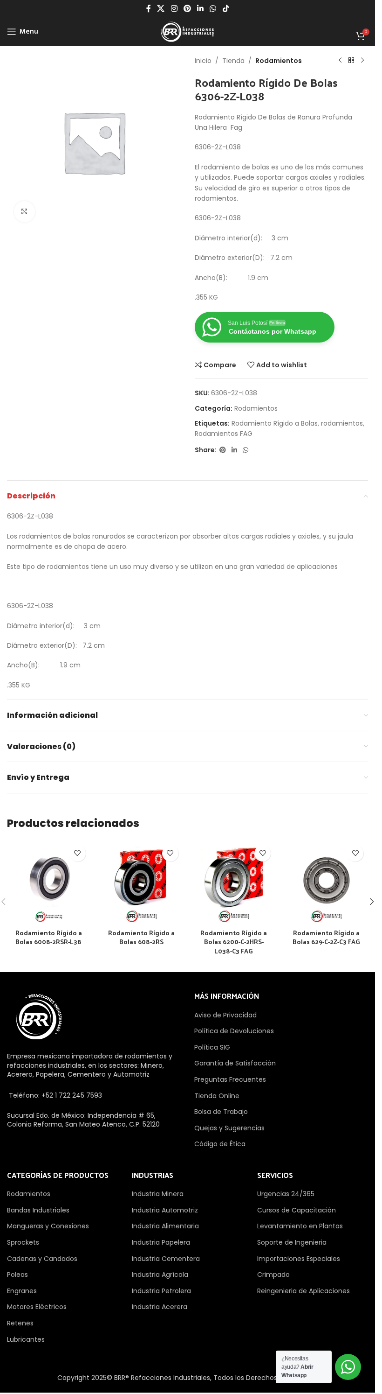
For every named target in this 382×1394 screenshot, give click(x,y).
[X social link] (161, 8)
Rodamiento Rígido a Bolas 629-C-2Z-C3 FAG (326, 937)
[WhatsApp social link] (213, 8)
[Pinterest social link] (187, 8)
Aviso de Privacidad (225, 1015)
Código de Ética (220, 1144)
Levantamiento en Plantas (300, 1226)
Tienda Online (216, 1095)
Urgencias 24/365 (285, 1193)
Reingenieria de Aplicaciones (303, 1291)
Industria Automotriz (165, 1210)
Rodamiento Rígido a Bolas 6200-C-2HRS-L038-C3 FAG (233, 942)
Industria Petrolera (161, 1291)
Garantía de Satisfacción (235, 1063)
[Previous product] (340, 60)
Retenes (20, 1323)
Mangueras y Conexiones (48, 1226)
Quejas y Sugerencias (229, 1128)
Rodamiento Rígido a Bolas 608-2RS (141, 937)
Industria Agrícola (160, 1274)
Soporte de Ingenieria (292, 1242)
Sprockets (23, 1242)
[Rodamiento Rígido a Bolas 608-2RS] (141, 882)
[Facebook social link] (148, 8)
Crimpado (273, 1274)
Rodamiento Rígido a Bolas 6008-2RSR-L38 (48, 937)
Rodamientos (278, 60)
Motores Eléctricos (37, 1306)
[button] (371, 901)
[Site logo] (187, 31)
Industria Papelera (161, 1242)
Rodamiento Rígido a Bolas (275, 423)
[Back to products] (351, 60)
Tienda (233, 60)
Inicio (203, 60)
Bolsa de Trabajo (221, 1111)
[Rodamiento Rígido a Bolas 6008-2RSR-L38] (48, 882)
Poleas (17, 1274)
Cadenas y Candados (42, 1258)
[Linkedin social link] (200, 8)
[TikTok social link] (225, 8)
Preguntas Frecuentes (230, 1079)
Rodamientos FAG (223, 433)
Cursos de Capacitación (296, 1210)
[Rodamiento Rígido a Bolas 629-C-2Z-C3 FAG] (326, 882)
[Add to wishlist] (77, 853)
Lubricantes (26, 1339)
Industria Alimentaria (165, 1226)
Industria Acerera (159, 1306)
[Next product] (362, 60)
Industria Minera (158, 1193)
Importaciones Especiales (298, 1258)
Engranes (22, 1291)
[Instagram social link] (174, 8)
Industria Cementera (166, 1258)
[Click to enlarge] (24, 211)
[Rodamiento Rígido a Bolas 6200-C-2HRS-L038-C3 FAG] (234, 882)
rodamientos (342, 423)
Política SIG (212, 1047)
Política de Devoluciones (234, 1031)
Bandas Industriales (38, 1210)
